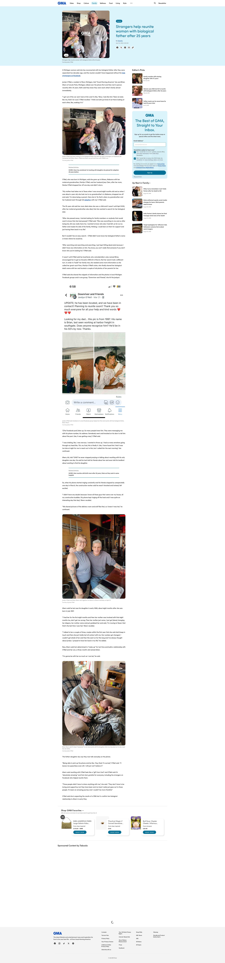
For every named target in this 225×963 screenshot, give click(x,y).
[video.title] (86, 34)
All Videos (138, 941)
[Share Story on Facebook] (117, 47)
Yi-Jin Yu (120, 41)
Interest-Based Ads (124, 937)
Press (120, 945)
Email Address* (138, 141)
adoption (87, 200)
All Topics (138, 945)
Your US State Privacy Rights (125, 933)
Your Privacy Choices (107, 941)
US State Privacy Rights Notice (145, 167)
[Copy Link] (132, 47)
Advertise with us (106, 949)
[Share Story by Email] (129, 47)
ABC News (139, 935)
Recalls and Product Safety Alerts (159, 936)
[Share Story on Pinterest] (125, 47)
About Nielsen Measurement (123, 940)
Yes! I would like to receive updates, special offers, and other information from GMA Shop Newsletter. (151, 153)
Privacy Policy (162, 165)
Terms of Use (161, 164)
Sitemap (155, 932)
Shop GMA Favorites (71, 810)
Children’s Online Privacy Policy (106, 945)
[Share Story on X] (121, 47)
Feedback (121, 948)
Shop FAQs (139, 932)
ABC (137, 938)
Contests (104, 932)
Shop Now (80, 832)
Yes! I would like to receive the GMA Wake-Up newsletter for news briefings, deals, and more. (150, 159)
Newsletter (162, 3)
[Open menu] (131, 3)
